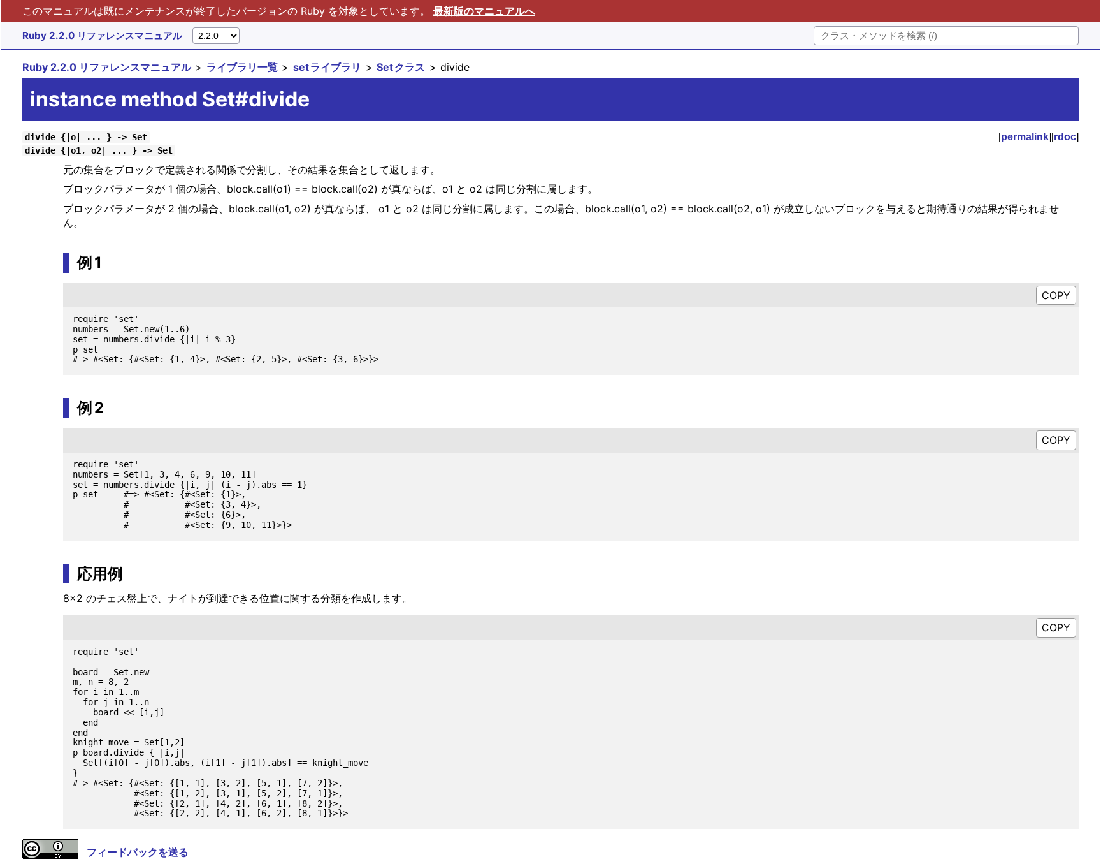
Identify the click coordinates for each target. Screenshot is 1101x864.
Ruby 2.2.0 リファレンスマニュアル (102, 35)
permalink (1025, 136)
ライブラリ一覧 (242, 67)
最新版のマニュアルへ (484, 10)
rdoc (1065, 136)
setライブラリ (327, 67)
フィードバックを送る (138, 852)
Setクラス (401, 67)
